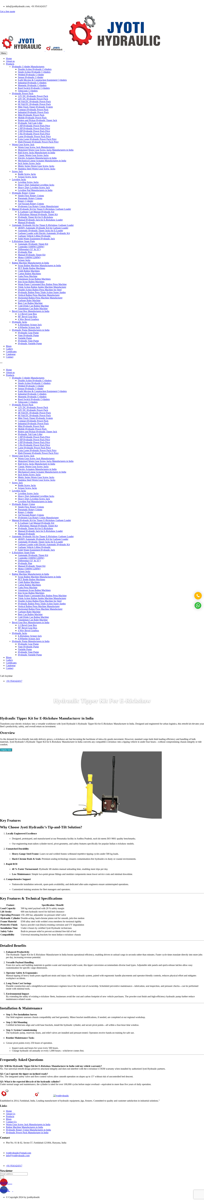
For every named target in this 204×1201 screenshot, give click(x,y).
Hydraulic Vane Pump (28, 340)
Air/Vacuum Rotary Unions (31, 203)
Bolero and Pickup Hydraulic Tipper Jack (37, 120)
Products (10, 64)
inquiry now (6, 750)
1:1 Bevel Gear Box (27, 314)
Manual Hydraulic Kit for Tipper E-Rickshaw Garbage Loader (41, 209)
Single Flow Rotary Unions (31, 195)
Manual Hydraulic (26, 222)
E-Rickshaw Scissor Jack (30, 324)
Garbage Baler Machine (29, 300)
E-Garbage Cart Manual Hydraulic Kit (36, 211)
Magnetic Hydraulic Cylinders (32, 85)
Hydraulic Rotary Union (23, 193)
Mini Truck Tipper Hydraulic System (35, 107)
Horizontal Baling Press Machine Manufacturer (40, 297)
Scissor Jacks (24, 260)
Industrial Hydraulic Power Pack (33, 112)
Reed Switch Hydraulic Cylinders (34, 88)
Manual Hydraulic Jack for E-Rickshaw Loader (40, 220)
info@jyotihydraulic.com (18, 1155)
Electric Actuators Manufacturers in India (37, 158)
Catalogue (11, 354)
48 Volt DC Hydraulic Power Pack (34, 101)
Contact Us (11, 1121)
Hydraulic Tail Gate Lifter (30, 123)
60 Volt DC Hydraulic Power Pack (34, 104)
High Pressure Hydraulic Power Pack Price (38, 142)
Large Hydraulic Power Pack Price (34, 136)
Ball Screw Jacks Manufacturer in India (36, 152)
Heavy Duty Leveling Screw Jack (34, 187)
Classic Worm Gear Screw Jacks (33, 155)
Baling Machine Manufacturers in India (30, 263)
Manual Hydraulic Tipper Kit (31, 254)
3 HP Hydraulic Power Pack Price (34, 131)
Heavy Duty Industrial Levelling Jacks (36, 185)
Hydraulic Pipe (25, 252)
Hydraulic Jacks (19, 322)
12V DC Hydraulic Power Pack (33, 96)
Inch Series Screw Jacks (29, 163)
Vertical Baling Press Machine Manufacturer (39, 295)
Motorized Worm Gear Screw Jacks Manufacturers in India (45, 150)
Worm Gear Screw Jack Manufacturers (36, 147)
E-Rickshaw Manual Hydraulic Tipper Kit (38, 214)
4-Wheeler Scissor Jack (29, 327)
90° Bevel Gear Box (27, 316)
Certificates (11, 351)
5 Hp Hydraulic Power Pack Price (34, 133)
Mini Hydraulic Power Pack (31, 115)
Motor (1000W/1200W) (29, 257)
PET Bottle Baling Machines (31, 268)
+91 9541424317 (14, 681)
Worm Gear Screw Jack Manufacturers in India (28, 1124)
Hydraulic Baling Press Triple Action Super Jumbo (42, 292)
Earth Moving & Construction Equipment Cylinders (42, 80)
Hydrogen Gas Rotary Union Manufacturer (38, 206)
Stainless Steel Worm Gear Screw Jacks (36, 168)
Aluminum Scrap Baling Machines (34, 279)
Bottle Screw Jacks (27, 174)
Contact (9, 357)
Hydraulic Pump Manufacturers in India (30, 330)
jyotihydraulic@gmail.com (18, 1153)
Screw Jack (17, 171)
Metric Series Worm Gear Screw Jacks (36, 166)
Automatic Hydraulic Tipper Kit (33, 244)
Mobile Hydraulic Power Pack (32, 117)
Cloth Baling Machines (29, 271)
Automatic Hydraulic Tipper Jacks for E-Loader (40, 230)
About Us (10, 1113)
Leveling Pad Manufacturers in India (35, 190)
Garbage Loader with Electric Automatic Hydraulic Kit (44, 233)
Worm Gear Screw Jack (23, 144)
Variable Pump (25, 338)
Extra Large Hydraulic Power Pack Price (37, 139)
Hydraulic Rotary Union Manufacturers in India (28, 1130)
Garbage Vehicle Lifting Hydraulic (34, 236)
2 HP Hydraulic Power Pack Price (34, 128)
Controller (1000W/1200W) (31, 246)
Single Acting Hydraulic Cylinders (34, 72)
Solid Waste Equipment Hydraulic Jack (36, 238)
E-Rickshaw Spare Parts (23, 241)
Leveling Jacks (19, 179)
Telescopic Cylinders (28, 90)
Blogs (8, 346)
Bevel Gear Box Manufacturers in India (30, 311)
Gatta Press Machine (27, 276)
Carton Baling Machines (29, 273)
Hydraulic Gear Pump (28, 332)
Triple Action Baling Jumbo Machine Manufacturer (42, 287)
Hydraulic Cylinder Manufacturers (28, 66)
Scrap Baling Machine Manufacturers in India (39, 265)
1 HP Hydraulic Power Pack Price (34, 125)
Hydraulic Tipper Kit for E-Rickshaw (35, 217)
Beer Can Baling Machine (30, 303)
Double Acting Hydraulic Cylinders (35, 69)
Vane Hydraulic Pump (28, 335)
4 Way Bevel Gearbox (28, 319)
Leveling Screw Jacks (28, 182)
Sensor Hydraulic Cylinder (30, 77)
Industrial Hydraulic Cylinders (32, 82)
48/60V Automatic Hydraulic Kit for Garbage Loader (43, 228)
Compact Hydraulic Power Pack (33, 109)
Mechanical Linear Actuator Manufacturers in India (42, 160)
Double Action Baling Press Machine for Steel (40, 289)
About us (10, 61)
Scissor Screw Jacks (27, 176)
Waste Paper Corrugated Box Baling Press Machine (42, 284)
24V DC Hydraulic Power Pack (33, 99)
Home (9, 58)
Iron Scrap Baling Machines (31, 281)
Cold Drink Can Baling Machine (33, 306)
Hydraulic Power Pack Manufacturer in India (27, 1132)
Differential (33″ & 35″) (29, 249)
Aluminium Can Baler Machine (33, 308)
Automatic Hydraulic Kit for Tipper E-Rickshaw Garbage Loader (43, 225)
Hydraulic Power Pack (22, 93)
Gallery (9, 349)
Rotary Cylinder (25, 201)
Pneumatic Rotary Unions (30, 198)
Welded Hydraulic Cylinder (31, 74)
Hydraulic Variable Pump (30, 343)
